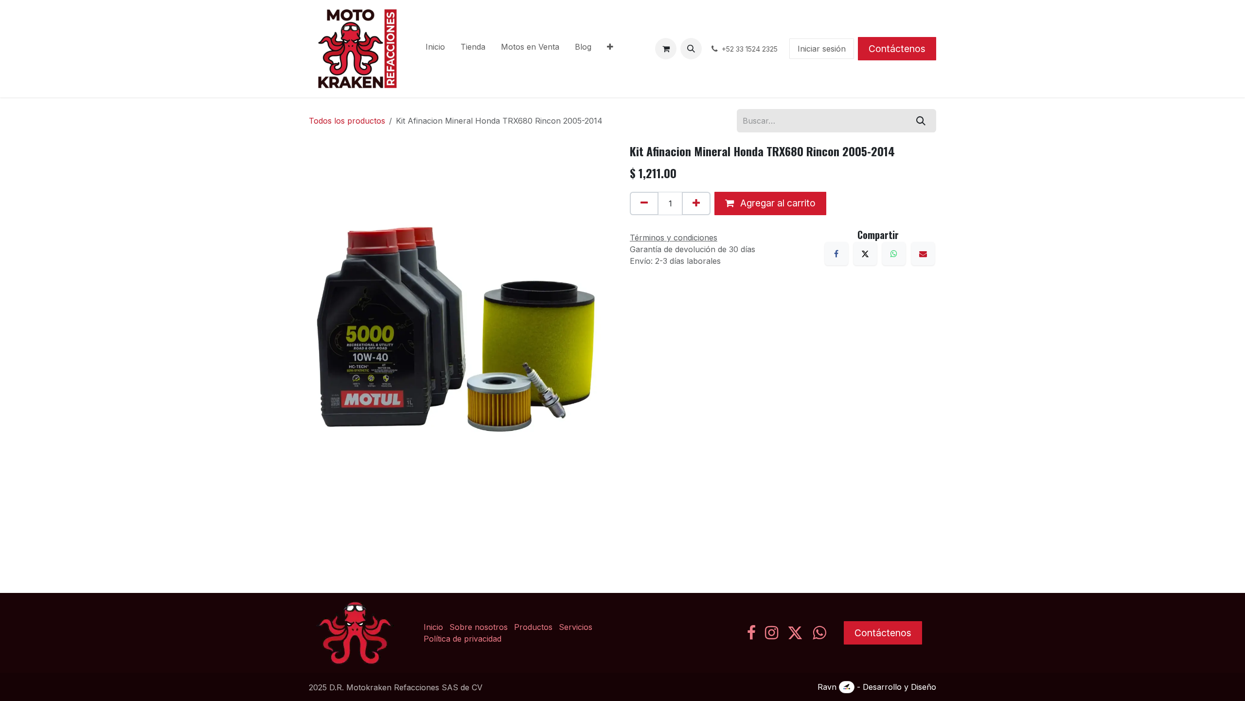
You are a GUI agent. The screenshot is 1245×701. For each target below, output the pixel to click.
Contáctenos (897, 49)
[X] (865, 253)
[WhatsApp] (894, 253)
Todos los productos (347, 121)
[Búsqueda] (921, 120)
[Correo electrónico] (923, 253)
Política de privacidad (462, 639)
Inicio (433, 627)
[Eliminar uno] (644, 203)
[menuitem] (435, 48)
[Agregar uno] (696, 203)
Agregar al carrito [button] (777, 203)
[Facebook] (836, 253)
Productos (533, 627)
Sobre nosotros (478, 627)
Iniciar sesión (822, 49)
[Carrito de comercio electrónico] (665, 48)
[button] (691, 48)
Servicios (575, 627)
